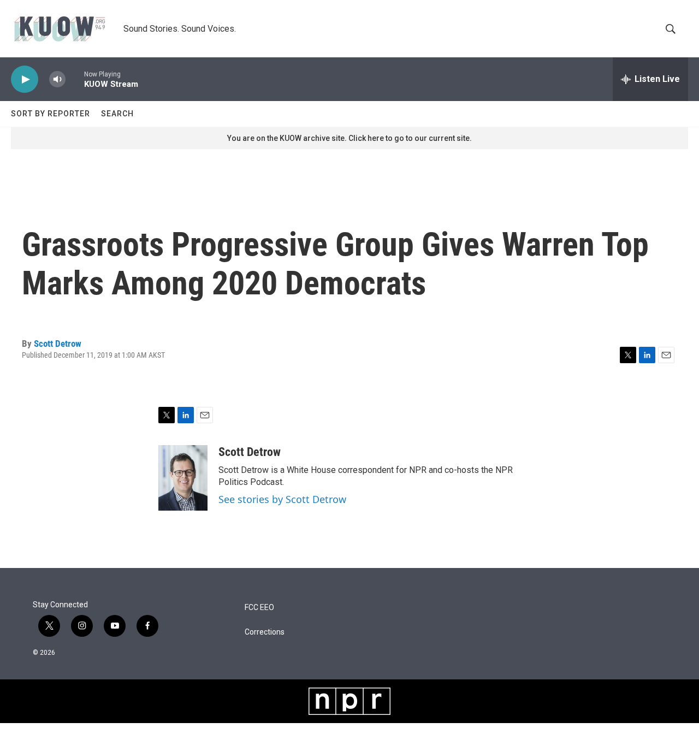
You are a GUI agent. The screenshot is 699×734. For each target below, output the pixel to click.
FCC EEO (259, 607)
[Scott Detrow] (183, 478)
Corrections (265, 632)
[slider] (74, 79)
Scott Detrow (57, 343)
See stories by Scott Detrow (282, 499)
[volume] (57, 79)
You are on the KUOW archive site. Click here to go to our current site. (349, 138)
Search (117, 113)
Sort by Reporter (50, 113)
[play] (24, 79)
